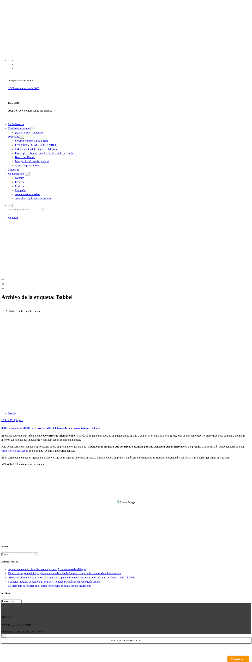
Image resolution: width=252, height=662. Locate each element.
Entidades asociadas (19, 128)
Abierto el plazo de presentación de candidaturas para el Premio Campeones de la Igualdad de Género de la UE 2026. (71, 577)
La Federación (16, 124)
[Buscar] (36, 554)
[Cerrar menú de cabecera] (2, 283)
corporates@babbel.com (14, 450)
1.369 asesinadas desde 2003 (23, 88)
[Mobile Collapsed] (33, 128)
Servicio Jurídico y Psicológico (32, 140)
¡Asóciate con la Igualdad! (29, 132)
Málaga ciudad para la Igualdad (32, 161)
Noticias (19, 177)
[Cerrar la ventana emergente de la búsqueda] (9, 214)
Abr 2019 (8, 420)
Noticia (12, 413)
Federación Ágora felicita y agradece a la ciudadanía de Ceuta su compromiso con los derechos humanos (64, 573)
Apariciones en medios (27, 194)
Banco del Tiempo (25, 157)
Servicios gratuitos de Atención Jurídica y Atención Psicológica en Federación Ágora (54, 581)
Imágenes (20, 182)
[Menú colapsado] (2, 279)
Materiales (13, 169)
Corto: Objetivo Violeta (27, 165)
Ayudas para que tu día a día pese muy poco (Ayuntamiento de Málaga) (47, 569)
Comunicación (16, 173)
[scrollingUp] (3, 636)
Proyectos (13, 136)
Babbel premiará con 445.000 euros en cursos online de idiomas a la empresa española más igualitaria (50, 428)
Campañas (20, 190)
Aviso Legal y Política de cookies (33, 198)
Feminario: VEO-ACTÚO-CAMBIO (35, 144)
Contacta (13, 217)
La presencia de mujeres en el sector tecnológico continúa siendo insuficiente (49, 585)
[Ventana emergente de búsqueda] (10, 205)
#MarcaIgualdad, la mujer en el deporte (36, 149)
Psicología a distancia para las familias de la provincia (44, 153)
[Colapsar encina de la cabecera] (2, 288)
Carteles (19, 186)
